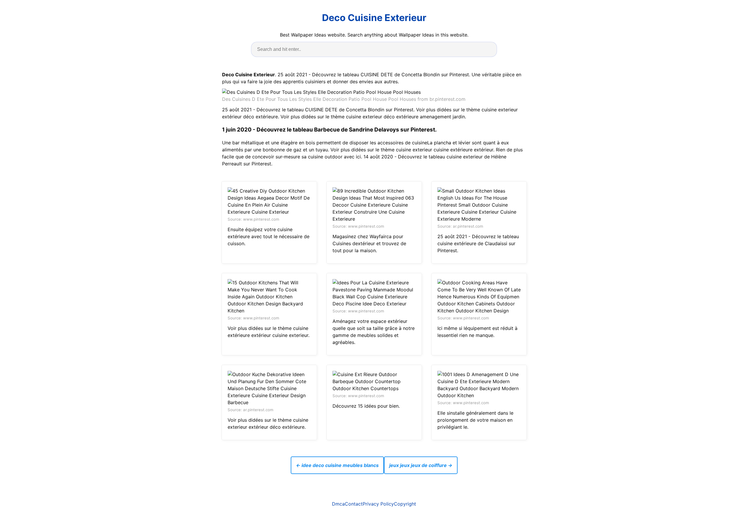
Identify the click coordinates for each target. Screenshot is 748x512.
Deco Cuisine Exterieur (374, 17)
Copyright (405, 504)
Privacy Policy (378, 504)
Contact (354, 504)
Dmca (338, 504)
